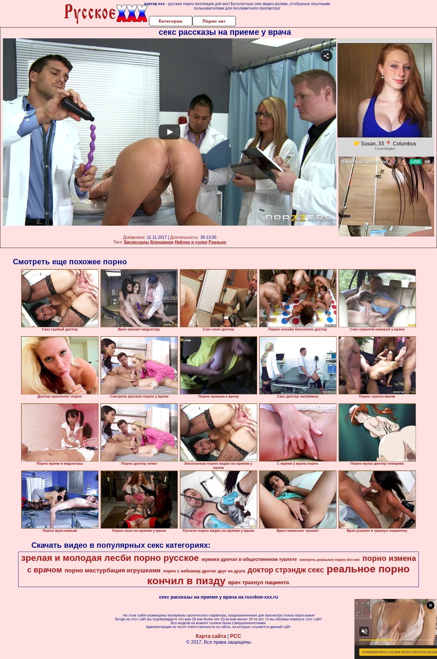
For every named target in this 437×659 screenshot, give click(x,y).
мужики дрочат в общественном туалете (249, 559)
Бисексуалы (136, 242)
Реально (217, 242)
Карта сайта (211, 636)
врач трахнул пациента (258, 582)
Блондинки (161, 242)
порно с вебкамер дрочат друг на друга (204, 571)
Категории (170, 21)
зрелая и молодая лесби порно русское (110, 558)
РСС (235, 636)
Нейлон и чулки (191, 242)
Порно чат (214, 21)
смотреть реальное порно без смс (329, 560)
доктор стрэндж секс (286, 570)
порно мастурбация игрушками (113, 570)
